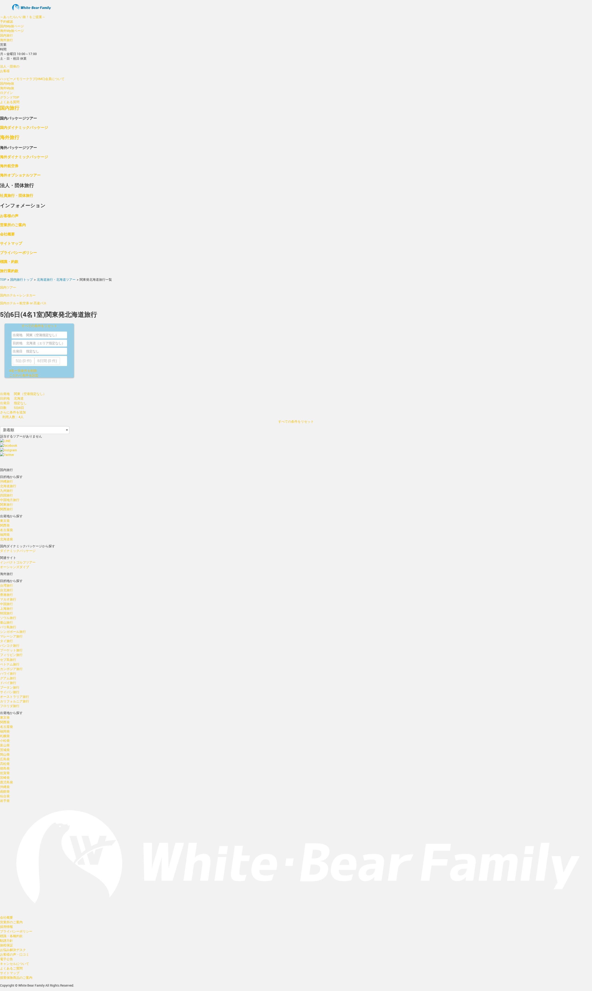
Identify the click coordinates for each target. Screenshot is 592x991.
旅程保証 (6, 945)
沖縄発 (5, 787)
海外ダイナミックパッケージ (24, 156)
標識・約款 (9, 261)
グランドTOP (9, 97)
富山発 (5, 745)
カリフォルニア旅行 (14, 701)
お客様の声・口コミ (14, 954)
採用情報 (6, 926)
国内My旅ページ (12, 26)
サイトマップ (11, 243)
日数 (3, 407)
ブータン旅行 (9, 687)
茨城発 (5, 750)
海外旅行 (6, 40)
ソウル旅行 (8, 618)
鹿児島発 (6, 782)
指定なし (32, 351)
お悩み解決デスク (13, 950)
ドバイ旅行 (8, 682)
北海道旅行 (8, 486)
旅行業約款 (9, 270)
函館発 (5, 791)
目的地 (17, 343)
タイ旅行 (6, 641)
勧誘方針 (6, 940)
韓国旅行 (6, 613)
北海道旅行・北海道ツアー (56, 279)
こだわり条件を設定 (23, 375)
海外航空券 (9, 165)
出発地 (17, 335)
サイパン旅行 (9, 692)
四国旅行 (6, 495)
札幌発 (5, 736)
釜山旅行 (6, 622)
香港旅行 (6, 594)
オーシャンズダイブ (14, 567)
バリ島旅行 (8, 627)
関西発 (5, 525)
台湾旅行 (6, 585)
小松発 (5, 740)
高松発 (5, 763)
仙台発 (5, 796)
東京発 (5, 520)
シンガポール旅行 (13, 631)
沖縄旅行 (6, 481)
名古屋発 (6, 530)
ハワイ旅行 (8, 673)
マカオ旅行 (8, 599)
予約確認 (6, 21)
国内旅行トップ (21, 279)
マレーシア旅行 (11, 636)
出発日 (17, 351)
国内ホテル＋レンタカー (18, 295)
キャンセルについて (14, 963)
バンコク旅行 (9, 645)
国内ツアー (8, 287)
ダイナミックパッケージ (18, 550)
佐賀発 (5, 773)
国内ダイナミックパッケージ (24, 127)
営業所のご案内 (13, 224)
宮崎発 (5, 777)
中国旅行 (6, 604)
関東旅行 (6, 504)
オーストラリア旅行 (14, 696)
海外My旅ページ (12, 30)
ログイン (6, 92)
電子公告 (6, 959)
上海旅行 (6, 608)
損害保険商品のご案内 (16, 977)
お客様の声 (9, 215)
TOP (3, 279)
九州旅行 (6, 490)
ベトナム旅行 (9, 664)
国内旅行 (6, 35)
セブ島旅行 (8, 659)
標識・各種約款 (11, 936)
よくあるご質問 (11, 968)
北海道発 (6, 539)
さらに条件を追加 (13, 412)
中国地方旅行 (9, 500)
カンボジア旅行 (11, 669)
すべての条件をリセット (39, 325)
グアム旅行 (8, 678)
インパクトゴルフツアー (18, 562)
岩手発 (5, 800)
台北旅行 (6, 590)
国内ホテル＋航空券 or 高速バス (23, 303)
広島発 (5, 759)
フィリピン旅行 (11, 654)
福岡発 (5, 534)
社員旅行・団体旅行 (16, 195)
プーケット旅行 (11, 650)
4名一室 (23, 370)
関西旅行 (6, 509)
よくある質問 (9, 102)
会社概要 (7, 233)
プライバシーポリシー (18, 252)
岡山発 (5, 754)
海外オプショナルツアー (20, 174)
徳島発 (5, 768)
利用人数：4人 (13, 417)
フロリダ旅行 (9, 706)
